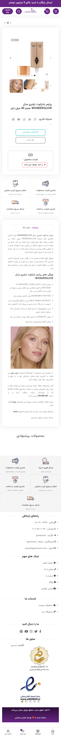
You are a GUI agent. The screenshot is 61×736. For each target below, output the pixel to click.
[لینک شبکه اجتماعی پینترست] (13, 119)
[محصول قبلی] (10, 22)
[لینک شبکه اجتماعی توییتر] (30, 119)
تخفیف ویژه (7, 11)
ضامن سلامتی (20, 717)
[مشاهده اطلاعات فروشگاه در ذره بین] (17, 645)
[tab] (35, 227)
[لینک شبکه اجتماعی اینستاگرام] (24, 119)
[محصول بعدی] (5, 22)
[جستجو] (18, 11)
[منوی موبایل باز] (55, 11)
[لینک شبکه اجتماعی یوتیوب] (19, 119)
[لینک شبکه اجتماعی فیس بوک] (35, 119)
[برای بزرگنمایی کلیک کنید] (47, 74)
